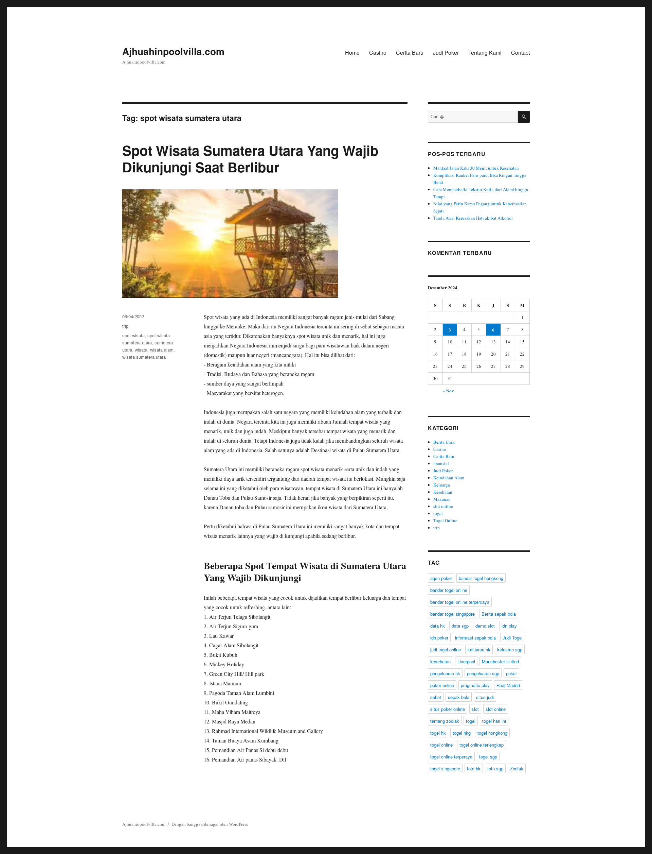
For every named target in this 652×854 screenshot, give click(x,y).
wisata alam (162, 349)
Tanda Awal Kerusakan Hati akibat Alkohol (473, 218)
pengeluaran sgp (483, 673)
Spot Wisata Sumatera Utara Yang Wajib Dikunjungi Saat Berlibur (250, 158)
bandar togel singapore (452, 614)
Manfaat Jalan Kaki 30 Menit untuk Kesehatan (476, 168)
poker (511, 673)
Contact (520, 52)
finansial (441, 463)
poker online (442, 685)
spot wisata (133, 335)
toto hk (474, 768)
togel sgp (488, 756)
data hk (437, 625)
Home (352, 52)
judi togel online (445, 649)
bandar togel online (448, 590)
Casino (377, 52)
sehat (435, 697)
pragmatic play (475, 685)
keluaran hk (479, 649)
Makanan (442, 499)
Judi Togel (513, 637)
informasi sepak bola (475, 637)
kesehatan (440, 661)
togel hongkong (492, 733)
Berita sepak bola (499, 614)
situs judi (485, 697)
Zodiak (516, 768)
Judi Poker (446, 52)
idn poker (439, 637)
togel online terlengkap (481, 744)
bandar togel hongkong (481, 578)
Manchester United (500, 661)
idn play (509, 625)
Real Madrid (508, 685)
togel (438, 513)
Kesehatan (442, 492)
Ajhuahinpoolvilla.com (173, 51)
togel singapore (445, 768)
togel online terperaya (451, 756)
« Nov (448, 391)
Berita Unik (444, 442)
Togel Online (445, 520)
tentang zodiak (444, 721)
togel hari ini (494, 721)
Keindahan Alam (448, 478)
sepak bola (458, 697)
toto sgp (495, 768)
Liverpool (466, 661)
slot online (443, 506)
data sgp (460, 625)
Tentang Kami (485, 52)
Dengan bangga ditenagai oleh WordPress (209, 824)
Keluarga (441, 485)
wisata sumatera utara (144, 357)
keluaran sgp (509, 649)
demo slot (485, 625)
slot (475, 709)
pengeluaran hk (445, 673)
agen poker (441, 578)
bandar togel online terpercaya (459, 602)
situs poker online (447, 709)
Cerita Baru (409, 52)
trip (125, 326)
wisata (141, 349)
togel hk (438, 733)
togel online (441, 744)
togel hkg (462, 733)
